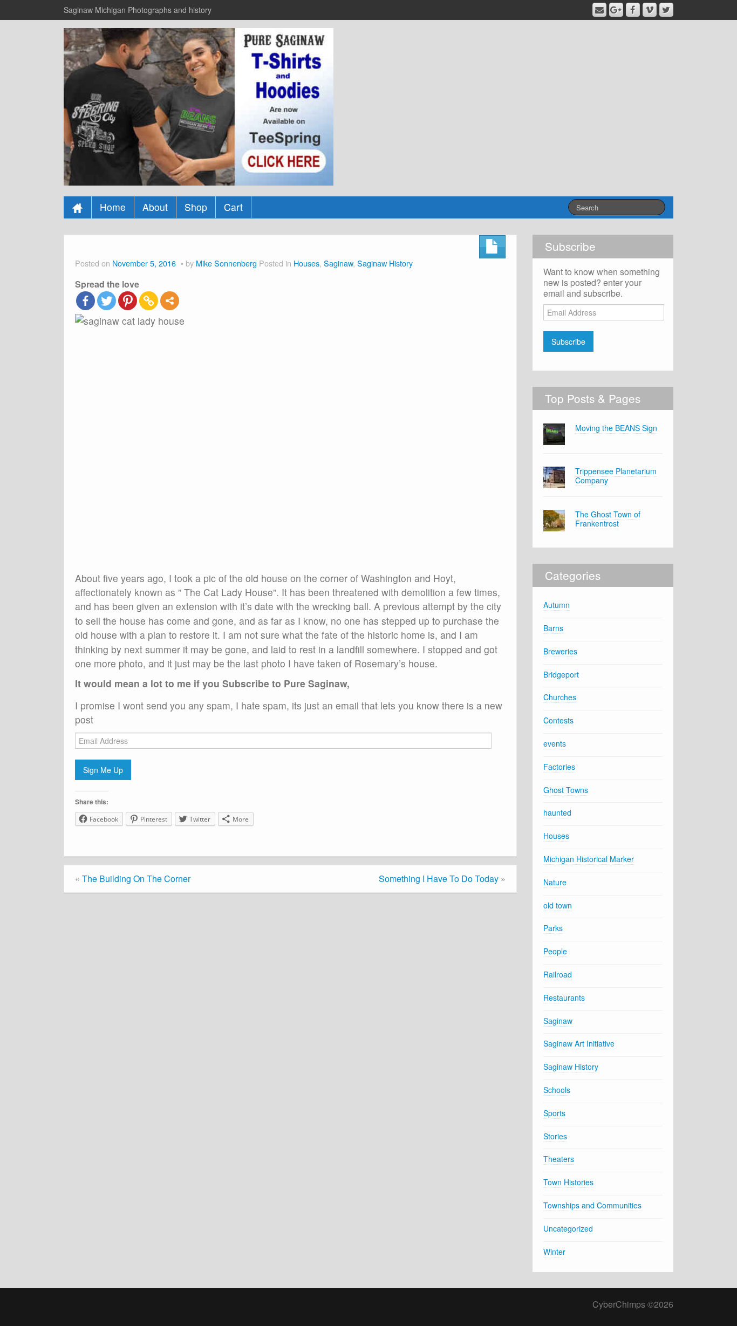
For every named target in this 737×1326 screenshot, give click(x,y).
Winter (554, 1251)
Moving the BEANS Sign (616, 427)
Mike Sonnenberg (226, 263)
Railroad (557, 974)
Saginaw (338, 263)
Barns (553, 628)
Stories (555, 1136)
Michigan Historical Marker (588, 858)
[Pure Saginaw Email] (599, 10)
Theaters (558, 1158)
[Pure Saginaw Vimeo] (650, 10)
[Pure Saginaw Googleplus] (616, 10)
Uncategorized (568, 1228)
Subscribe (568, 341)
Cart (233, 207)
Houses (306, 263)
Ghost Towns (565, 789)
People (555, 951)
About (155, 207)
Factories (559, 766)
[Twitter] (106, 300)
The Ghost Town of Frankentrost (607, 519)
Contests (558, 720)
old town (557, 905)
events (554, 743)
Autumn (556, 604)
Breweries (560, 651)
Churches (559, 697)
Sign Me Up (103, 769)
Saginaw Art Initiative (579, 1043)
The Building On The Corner (136, 878)
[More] (169, 300)
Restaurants (564, 997)
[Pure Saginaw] (198, 105)
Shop (196, 207)
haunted (557, 812)
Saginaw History (385, 263)
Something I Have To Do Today (439, 878)
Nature (555, 882)
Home (113, 207)
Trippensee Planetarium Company (616, 476)
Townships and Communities (592, 1205)
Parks (553, 927)
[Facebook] (85, 300)
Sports (554, 1113)
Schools (556, 1089)
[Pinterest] (127, 300)
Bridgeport (561, 674)
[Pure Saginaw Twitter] (666, 10)
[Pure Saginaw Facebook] (633, 10)
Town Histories (568, 1182)
